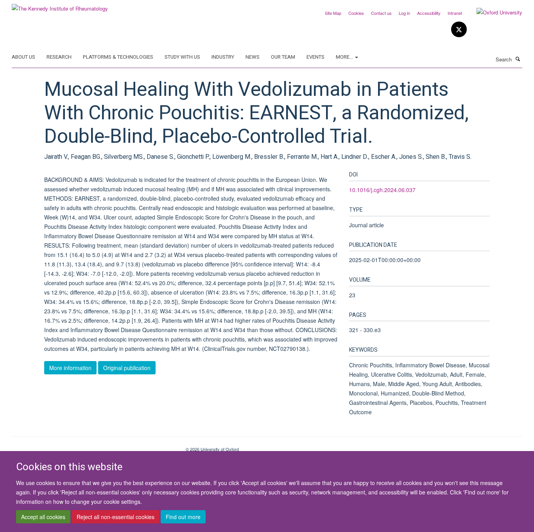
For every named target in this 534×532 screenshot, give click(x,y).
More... (345, 57)
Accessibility (429, 13)
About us (23, 57)
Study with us (182, 57)
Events (315, 57)
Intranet (455, 13)
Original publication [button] (127, 368)
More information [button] (70, 368)
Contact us (381, 13)
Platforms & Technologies (118, 57)
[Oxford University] (493, 12)
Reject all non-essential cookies (115, 517)
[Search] (518, 58)
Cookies (356, 13)
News (252, 57)
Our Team (283, 57)
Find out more (183, 517)
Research (59, 57)
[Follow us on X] (459, 29)
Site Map (333, 13)
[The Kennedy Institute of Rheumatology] (60, 5)
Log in (404, 13)
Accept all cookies (43, 517)
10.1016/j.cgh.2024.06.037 (382, 190)
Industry (222, 57)
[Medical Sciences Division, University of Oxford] (93, 446)
